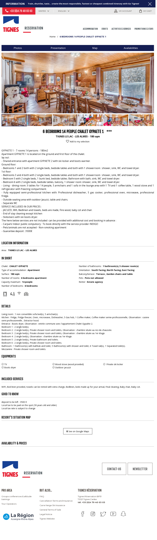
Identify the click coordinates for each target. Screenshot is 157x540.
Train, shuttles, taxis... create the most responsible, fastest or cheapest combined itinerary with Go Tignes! (83, 3)
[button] (145, 11)
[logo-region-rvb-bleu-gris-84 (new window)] (18, 517)
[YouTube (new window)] (113, 514)
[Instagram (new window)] (93, 514)
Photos (18, 48)
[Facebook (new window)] (83, 514)
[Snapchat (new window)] (123, 514)
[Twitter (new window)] (103, 514)
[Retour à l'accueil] (23, 24)
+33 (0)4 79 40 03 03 (21, 11)
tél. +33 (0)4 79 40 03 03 (91, 502)
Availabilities (131, 48)
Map (94, 48)
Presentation (58, 48)
